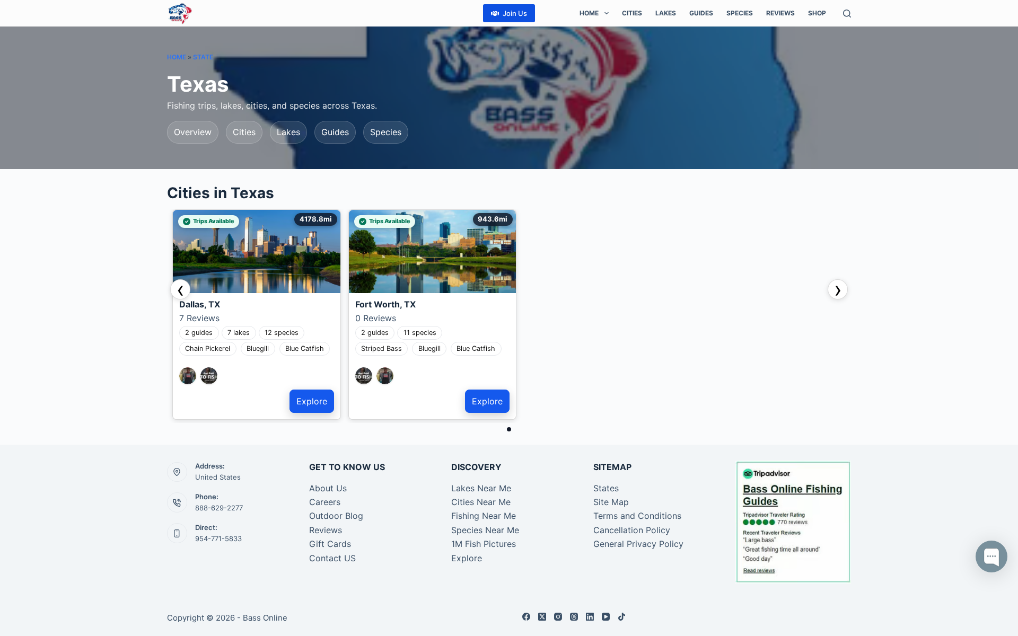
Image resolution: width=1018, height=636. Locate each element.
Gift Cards (330, 543)
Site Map (611, 502)
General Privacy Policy (638, 543)
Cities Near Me (481, 502)
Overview (193, 132)
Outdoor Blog (336, 515)
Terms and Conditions (637, 515)
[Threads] (574, 617)
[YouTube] (606, 617)
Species (739, 13)
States (606, 488)
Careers (324, 502)
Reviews (780, 13)
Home (589, 13)
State (203, 57)
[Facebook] (526, 617)
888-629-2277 (219, 508)
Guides (701, 13)
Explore (311, 401)
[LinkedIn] (590, 617)
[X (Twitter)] (542, 617)
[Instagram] (558, 617)
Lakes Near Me (481, 488)
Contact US (332, 558)
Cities (632, 13)
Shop (817, 13)
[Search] (847, 13)
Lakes (665, 13)
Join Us (515, 13)
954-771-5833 (218, 538)
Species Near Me (485, 530)
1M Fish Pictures (483, 543)
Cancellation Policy (631, 530)
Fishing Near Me (483, 515)
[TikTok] (622, 617)
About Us (328, 488)
